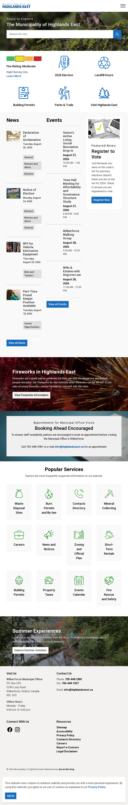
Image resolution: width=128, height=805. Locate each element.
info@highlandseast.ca (69, 446)
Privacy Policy (97, 787)
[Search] (117, 34)
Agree (10, 795)
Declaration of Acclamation (32, 136)
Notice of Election (29, 191)
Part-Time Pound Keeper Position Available (30, 299)
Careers (61, 743)
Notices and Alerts (31, 165)
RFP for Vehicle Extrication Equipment (30, 249)
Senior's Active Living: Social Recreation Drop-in (70, 141)
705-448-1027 (70, 683)
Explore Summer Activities (30, 650)
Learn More (13, 76)
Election (28, 173)
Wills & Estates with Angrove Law (72, 271)
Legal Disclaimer (67, 751)
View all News (16, 342)
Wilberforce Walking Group (71, 234)
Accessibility (64, 731)
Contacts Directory (68, 739)
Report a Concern (67, 747)
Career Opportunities (32, 325)
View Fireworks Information (31, 395)
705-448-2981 (73, 679)
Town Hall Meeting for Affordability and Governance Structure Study (72, 190)
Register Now (102, 200)
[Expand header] (123, 6)
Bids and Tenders (29, 274)
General (28, 157)
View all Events (57, 304)
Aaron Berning (66, 769)
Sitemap (61, 727)
